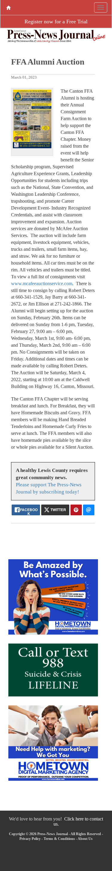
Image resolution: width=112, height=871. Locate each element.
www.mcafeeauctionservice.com (41, 283)
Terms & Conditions (59, 839)
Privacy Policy (30, 839)
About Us (85, 839)
